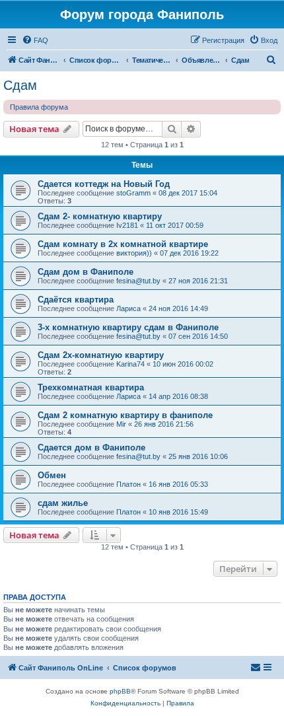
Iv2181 (127, 225)
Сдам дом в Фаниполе (85, 272)
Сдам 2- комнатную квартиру (100, 216)
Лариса (128, 308)
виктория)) (134, 253)
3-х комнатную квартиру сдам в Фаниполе (128, 327)
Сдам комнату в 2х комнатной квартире (123, 244)
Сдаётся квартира (76, 299)
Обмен (52, 475)
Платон (128, 484)
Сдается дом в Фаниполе (91, 447)
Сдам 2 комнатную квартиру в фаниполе (125, 415)
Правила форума (39, 107)
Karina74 (130, 364)
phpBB (120, 691)
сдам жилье (63, 503)
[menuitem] (35, 40)
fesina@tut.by (138, 281)
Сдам (20, 85)
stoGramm (133, 193)
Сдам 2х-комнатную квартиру (101, 355)
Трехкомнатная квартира (91, 387)
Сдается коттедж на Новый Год (104, 184)
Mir (121, 424)
